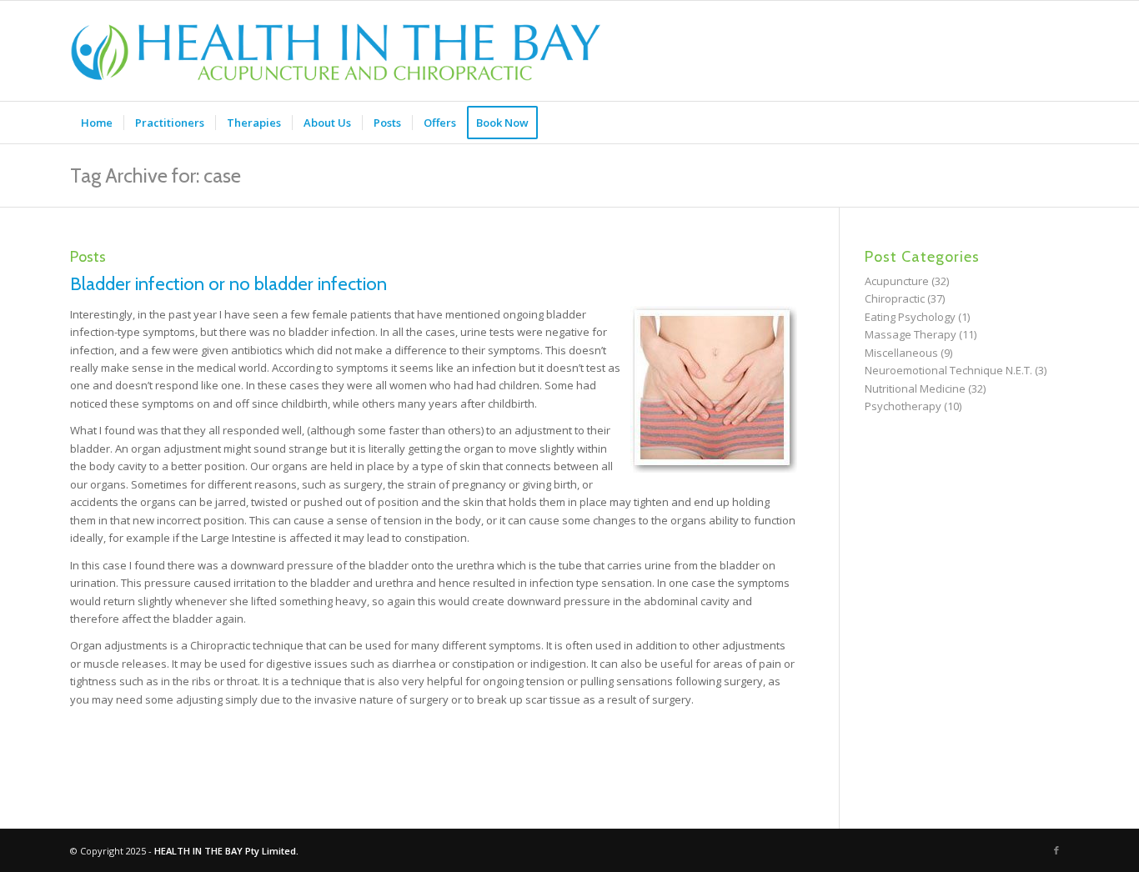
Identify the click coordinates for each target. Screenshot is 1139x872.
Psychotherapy (903, 405)
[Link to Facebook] (1056, 850)
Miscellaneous (901, 352)
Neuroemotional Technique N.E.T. (948, 370)
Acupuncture (897, 280)
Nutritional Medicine (915, 388)
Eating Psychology (910, 316)
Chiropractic (895, 298)
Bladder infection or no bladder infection (228, 284)
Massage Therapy (910, 334)
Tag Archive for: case (155, 175)
